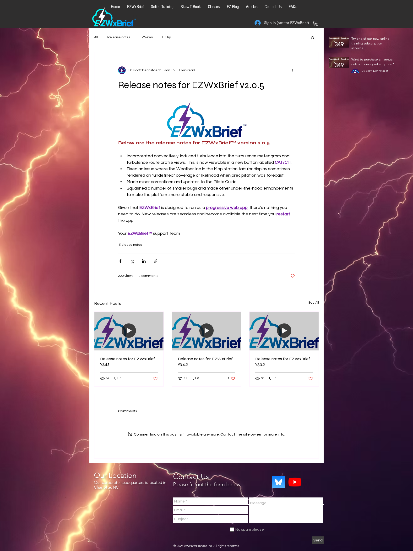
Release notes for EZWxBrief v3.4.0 (205, 361)
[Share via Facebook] (120, 261)
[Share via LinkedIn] (143, 261)
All (96, 37)
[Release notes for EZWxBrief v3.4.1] (128, 331)
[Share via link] (155, 261)
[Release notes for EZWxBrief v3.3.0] (284, 331)
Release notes (118, 37)
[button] (315, 23)
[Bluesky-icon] (278, 482)
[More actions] (292, 70)
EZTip (166, 37)
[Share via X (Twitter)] (132, 261)
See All (313, 302)
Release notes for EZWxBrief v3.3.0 (282, 361)
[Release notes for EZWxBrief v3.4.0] (206, 331)
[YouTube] (294, 482)
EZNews (146, 37)
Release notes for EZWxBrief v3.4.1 (127, 361)
